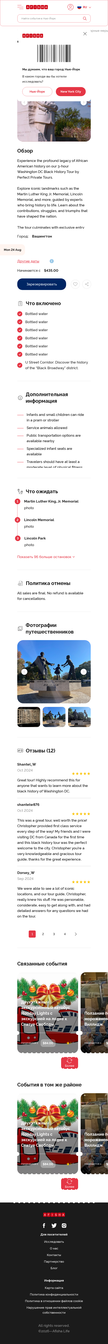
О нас (54, 1248)
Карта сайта (54, 1288)
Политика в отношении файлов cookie (54, 1301)
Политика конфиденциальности (54, 1294)
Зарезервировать (41, 284)
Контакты (54, 1255)
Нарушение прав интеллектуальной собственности (54, 1310)
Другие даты (28, 261)
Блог (54, 1268)
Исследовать (54, 1241)
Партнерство (54, 1261)
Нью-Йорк (37, 91)
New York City (70, 91)
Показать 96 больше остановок (44, 557)
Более (69, 1065)
